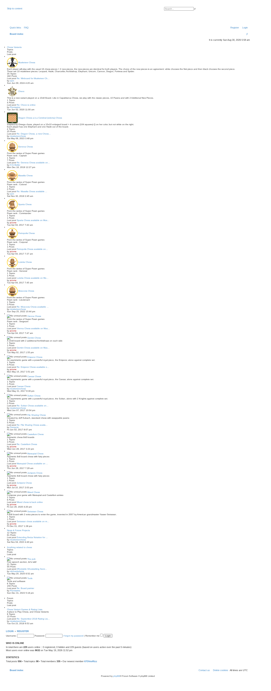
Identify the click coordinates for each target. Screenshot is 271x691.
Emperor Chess (34, 357)
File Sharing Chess (36, 415)
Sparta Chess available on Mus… (33, 220)
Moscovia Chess (26, 291)
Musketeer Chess (26, 62)
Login (10, 631)
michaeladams (17, 571)
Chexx (21, 91)
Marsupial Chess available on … (32, 463)
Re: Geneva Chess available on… (33, 162)
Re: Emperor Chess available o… (33, 367)
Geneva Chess (25, 146)
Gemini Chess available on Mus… (33, 348)
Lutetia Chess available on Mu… (32, 278)
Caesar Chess (34, 376)
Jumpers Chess (34, 473)
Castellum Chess (35, 434)
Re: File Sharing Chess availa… (32, 425)
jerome (13, 222)
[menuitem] (25, 27)
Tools (29, 578)
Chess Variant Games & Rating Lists (24, 609)
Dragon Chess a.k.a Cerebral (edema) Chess (40, 118)
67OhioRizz (90, 661)
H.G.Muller (15, 165)
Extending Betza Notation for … (32, 537)
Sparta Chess (25, 204)
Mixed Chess (33, 492)
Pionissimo (15, 107)
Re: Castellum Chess (27, 444)
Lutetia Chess (25, 262)
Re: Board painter (25, 588)
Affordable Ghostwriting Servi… (32, 569)
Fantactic (14, 427)
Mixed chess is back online (30, 502)
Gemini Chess (34, 338)
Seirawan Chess (35, 511)
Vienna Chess (34, 316)
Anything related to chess (19, 547)
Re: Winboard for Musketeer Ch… (33, 78)
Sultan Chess (33, 395)
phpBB (116, 676)
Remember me (92, 636)
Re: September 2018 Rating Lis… (33, 619)
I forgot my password (73, 636)
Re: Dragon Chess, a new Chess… (34, 134)
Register (23, 631)
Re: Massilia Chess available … (32, 191)
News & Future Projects (18, 530)
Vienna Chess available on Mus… (33, 328)
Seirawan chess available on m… (33, 521)
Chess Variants (14, 47)
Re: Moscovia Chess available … (33, 307)
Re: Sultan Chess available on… (32, 405)
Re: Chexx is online (26, 105)
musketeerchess (18, 136)
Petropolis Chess (26, 233)
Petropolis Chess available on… (32, 249)
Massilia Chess (25, 175)
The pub (31, 559)
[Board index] (28, 14)
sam (12, 81)
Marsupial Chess (35, 453)
